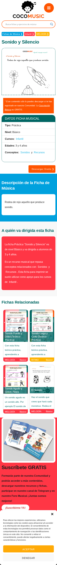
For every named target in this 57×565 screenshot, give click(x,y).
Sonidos (25, 152)
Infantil (28, 34)
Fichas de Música (11, 34)
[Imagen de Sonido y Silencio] (28, 94)
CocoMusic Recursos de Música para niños (28, 9)
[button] (52, 514)
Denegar (28, 558)
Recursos (39, 152)
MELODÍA (41, 34)
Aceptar (28, 549)
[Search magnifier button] (51, 24)
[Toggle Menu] (49, 8)
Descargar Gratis (41, 169)
